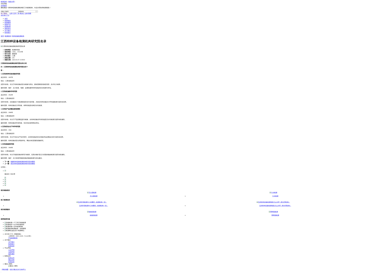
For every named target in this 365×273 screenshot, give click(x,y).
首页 (2, 36)
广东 (17, 13)
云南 (26, 13)
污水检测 (275, 196)
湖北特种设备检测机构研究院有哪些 (23, 163)
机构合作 (11, 258)
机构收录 (11, 262)
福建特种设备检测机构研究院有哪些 (23, 161)
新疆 (29, 13)
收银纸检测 (93, 215)
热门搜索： (4, 13)
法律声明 (11, 252)
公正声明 (11, 250)
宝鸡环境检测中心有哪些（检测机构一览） (93, 205)
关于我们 (11, 242)
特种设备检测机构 (18, 36)
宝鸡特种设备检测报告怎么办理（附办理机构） (275, 205)
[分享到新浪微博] (5, 183)
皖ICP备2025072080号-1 (18, 269)
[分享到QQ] (5, 179)
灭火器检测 (93, 196)
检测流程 (4, 1)
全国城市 (4, 5)
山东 (11, 13)
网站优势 (11, 260)
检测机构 (8, 36)
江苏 (14, 13)
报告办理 (11, 1)
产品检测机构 (12, 238)
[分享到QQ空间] (5, 181)
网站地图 (5, 269)
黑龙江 (22, 13)
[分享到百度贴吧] (5, 185)
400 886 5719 (5, 15)
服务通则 (11, 254)
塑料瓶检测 (275, 215)
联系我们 (11, 244)
